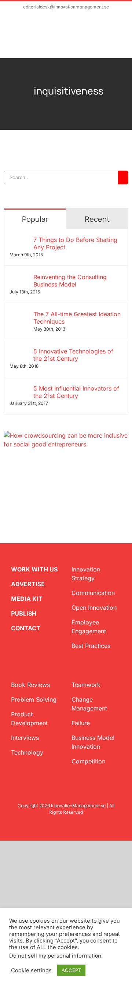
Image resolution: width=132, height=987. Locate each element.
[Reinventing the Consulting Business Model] (19, 277)
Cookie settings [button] (31, 970)
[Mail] (42, 469)
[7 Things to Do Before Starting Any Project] (19, 240)
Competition (88, 761)
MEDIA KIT (27, 598)
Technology (27, 752)
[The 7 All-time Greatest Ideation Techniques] (19, 314)
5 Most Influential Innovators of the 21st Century (76, 392)
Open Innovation (94, 607)
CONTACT (25, 628)
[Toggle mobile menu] (118, 39)
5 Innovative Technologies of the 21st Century (73, 355)
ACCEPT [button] (71, 970)
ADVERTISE (28, 584)
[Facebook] (18, 469)
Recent (97, 219)
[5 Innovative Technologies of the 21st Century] (19, 352)
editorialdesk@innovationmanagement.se (66, 7)
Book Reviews (30, 684)
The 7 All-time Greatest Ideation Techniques (77, 317)
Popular (35, 219)
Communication (93, 592)
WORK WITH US (34, 569)
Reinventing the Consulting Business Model (70, 280)
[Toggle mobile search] (105, 39)
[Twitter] (7, 469)
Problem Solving (33, 699)
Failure (81, 723)
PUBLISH (23, 613)
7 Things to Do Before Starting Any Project (75, 243)
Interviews (25, 737)
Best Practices (91, 645)
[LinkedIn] (30, 469)
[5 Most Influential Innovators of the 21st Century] (19, 389)
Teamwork (86, 684)
